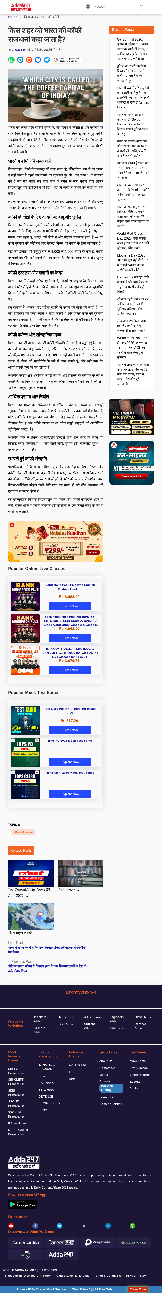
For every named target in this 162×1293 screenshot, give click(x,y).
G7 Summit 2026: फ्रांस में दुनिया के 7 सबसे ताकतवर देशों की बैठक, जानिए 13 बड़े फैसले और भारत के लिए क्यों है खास (132, 49)
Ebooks (135, 1081)
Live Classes (139, 1067)
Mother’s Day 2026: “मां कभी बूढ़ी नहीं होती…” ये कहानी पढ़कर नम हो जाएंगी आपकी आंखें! (132, 263)
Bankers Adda (39, 1030)
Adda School (118, 1028)
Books (134, 1088)
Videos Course (140, 1074)
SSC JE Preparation (16, 1103)
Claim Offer (138, 1289)
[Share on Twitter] (47, 60)
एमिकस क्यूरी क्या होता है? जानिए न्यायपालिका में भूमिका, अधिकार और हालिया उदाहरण (132, 306)
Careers (106, 1086)
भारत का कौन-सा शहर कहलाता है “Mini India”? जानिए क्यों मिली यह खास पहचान (133, 192)
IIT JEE (74, 1071)
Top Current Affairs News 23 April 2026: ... (29, 892)
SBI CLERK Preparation (16, 1081)
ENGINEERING (49, 1103)
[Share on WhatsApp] (11, 60)
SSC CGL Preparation (16, 1114)
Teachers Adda (40, 1019)
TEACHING (46, 1089)
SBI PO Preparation (16, 1071)
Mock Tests (138, 1061)
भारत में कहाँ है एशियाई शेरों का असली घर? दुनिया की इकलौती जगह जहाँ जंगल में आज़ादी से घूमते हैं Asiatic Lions (133, 97)
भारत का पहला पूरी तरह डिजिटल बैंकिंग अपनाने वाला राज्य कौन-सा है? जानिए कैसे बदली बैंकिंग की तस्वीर (133, 216)
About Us (105, 1061)
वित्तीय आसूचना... (68, 889)
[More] (87, 7)
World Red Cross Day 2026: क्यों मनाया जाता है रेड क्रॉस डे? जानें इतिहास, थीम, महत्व (133, 241)
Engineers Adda (116, 1019)
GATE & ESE (78, 1065)
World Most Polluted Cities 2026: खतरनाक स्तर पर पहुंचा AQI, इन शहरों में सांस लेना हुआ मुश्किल (132, 347)
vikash (17, 49)
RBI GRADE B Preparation (18, 1132)
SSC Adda (66, 1024)
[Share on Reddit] (29, 60)
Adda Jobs (66, 1017)
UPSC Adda (143, 1017)
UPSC (43, 1110)
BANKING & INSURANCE (48, 1066)
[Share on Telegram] (20, 60)
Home (12, 17)
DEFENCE (46, 1096)
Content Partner (110, 1104)
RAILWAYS (46, 1082)
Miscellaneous (24, 832)
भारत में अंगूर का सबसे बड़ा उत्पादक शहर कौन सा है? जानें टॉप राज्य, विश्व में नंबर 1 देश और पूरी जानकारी (133, 374)
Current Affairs (89, 1026)
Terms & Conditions (108, 1275)
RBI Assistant (17, 1123)
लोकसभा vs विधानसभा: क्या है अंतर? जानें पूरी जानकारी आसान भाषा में (132, 325)
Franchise (106, 1097)
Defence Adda (141, 1026)
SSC (42, 1075)
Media (103, 1074)
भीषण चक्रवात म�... (21, 933)
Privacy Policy (136, 1275)
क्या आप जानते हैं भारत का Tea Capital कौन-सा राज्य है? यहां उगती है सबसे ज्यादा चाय (133, 170)
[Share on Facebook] (38, 60)
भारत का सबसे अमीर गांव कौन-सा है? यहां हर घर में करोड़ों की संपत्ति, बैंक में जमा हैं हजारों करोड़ (132, 149)
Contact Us (107, 1067)
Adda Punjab (93, 1017)
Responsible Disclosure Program (28, 1275)
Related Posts (20, 850)
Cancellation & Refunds (72, 1275)
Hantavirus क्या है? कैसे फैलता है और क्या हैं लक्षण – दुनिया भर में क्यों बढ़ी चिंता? (133, 284)
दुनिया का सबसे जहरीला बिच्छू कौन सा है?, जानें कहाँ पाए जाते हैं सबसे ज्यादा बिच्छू (131, 73)
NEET (73, 1078)
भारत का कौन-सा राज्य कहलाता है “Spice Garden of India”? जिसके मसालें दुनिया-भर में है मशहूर (132, 124)
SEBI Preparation (16, 1092)
